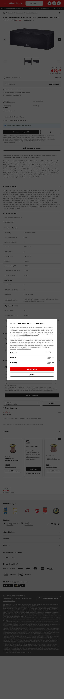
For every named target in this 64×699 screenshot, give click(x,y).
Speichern (32, 374)
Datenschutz (13, 349)
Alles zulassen (32, 369)
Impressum (19, 349)
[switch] (49, 358)
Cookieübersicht (27, 349)
